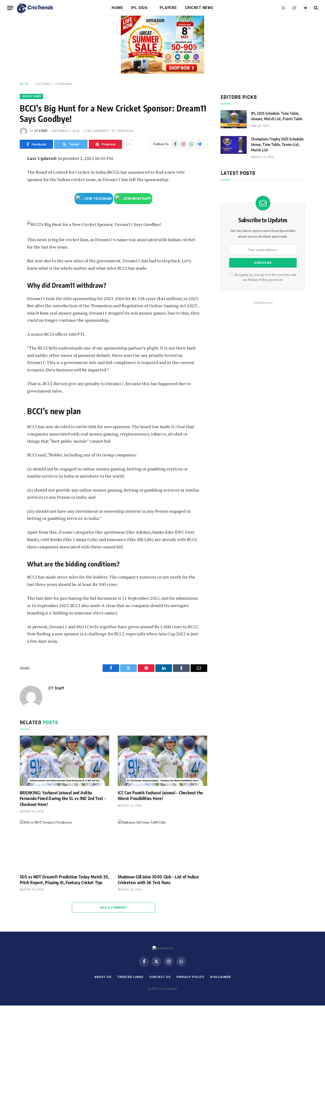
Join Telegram (98, 199)
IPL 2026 (139, 7)
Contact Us (160, 977)
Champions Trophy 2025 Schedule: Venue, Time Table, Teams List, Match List (277, 144)
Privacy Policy (257, 280)
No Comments (98, 131)
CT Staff (41, 131)
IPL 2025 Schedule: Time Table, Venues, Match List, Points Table (276, 116)
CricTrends (42, 84)
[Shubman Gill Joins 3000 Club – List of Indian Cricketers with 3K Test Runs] (162, 845)
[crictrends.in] (35, 8)
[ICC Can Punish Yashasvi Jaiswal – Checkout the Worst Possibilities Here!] (162, 761)
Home (117, 7)
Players (168, 7)
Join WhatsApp (137, 199)
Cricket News (199, 7)
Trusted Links (130, 977)
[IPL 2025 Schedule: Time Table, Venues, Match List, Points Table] (234, 119)
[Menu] (10, 8)
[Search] (315, 8)
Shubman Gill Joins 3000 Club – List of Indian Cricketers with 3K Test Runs (158, 879)
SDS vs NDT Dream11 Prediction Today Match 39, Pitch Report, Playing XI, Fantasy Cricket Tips (64, 879)
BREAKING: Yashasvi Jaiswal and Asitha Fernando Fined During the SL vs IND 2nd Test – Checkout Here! (63, 798)
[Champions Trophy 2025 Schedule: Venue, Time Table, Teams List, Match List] (234, 145)
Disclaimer (220, 977)
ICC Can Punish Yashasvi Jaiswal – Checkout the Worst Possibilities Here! (160, 795)
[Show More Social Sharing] (128, 144)
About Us (102, 977)
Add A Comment (113, 907)
